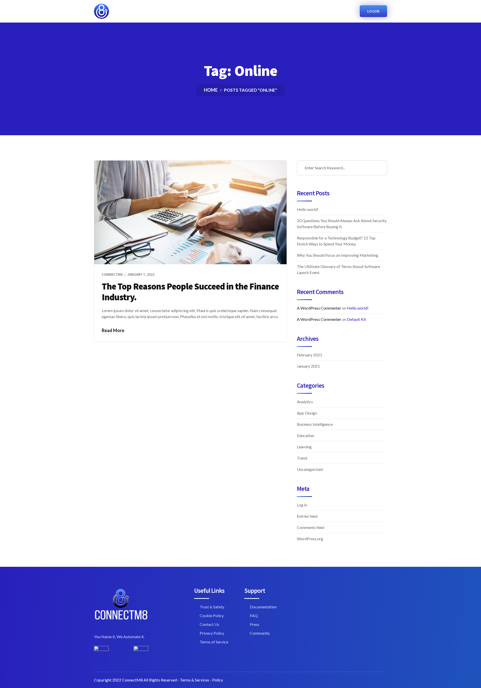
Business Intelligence (315, 424)
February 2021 (309, 354)
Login (373, 11)
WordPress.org (310, 538)
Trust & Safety (212, 606)
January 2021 (308, 366)
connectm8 (112, 274)
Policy (217, 679)
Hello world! (307, 209)
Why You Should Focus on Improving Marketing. (338, 255)
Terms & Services (194, 679)
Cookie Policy (212, 615)
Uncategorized (310, 469)
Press (254, 624)
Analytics (305, 401)
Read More (113, 330)
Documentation (263, 606)
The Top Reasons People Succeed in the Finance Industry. (190, 292)
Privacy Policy (212, 633)
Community (260, 633)
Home (211, 90)
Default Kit (356, 319)
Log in (302, 504)
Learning (304, 446)
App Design (307, 412)
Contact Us (209, 624)
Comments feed (310, 527)
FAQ (254, 615)
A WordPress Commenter (319, 308)
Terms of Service (214, 641)
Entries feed (307, 516)
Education (305, 435)
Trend (302, 458)
